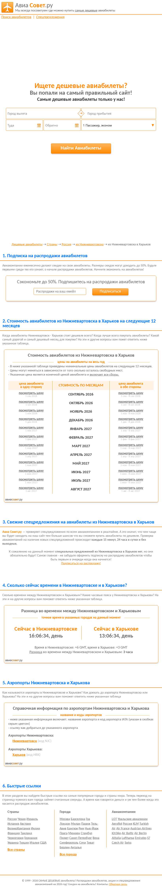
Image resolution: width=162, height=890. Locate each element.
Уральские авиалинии (133, 819)
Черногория (16, 838)
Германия (30, 838)
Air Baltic (128, 833)
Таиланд (26, 833)
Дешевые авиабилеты (27, 244)
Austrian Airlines (141, 828)
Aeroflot (117, 823)
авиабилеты (65, 7)
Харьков (18, 755)
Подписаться (110, 292)
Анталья (76, 847)
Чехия (22, 819)
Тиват (90, 842)
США (43, 842)
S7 (148, 838)
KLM (136, 823)
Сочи (82, 842)
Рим (81, 828)
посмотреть (31, 393)
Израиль (32, 819)
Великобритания (19, 828)
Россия (66, 244)
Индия (35, 828)
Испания (13, 823)
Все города (68, 854)
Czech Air (118, 842)
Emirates (140, 838)
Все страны (16, 850)
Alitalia (116, 838)
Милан (75, 823)
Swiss (128, 842)
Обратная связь (118, 884)
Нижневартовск (24, 741)
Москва (65, 819)
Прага (64, 833)
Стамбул (86, 833)
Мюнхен (74, 833)
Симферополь (69, 842)
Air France (123, 828)
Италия (34, 842)
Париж (85, 823)
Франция (14, 833)
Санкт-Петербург (80, 838)
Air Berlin (140, 833)
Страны (52, 244)
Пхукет (64, 838)
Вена (96, 838)
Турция (24, 842)
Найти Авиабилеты (81, 148)
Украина (13, 842)
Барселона (78, 819)
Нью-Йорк (91, 828)
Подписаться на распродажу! (81, 563)
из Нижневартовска (90, 244)
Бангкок (72, 828)
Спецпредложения (50, 17)
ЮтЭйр (116, 833)
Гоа (88, 819)
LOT (114, 819)
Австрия (25, 823)
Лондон (65, 823)
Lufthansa (128, 838)
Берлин (65, 847)
